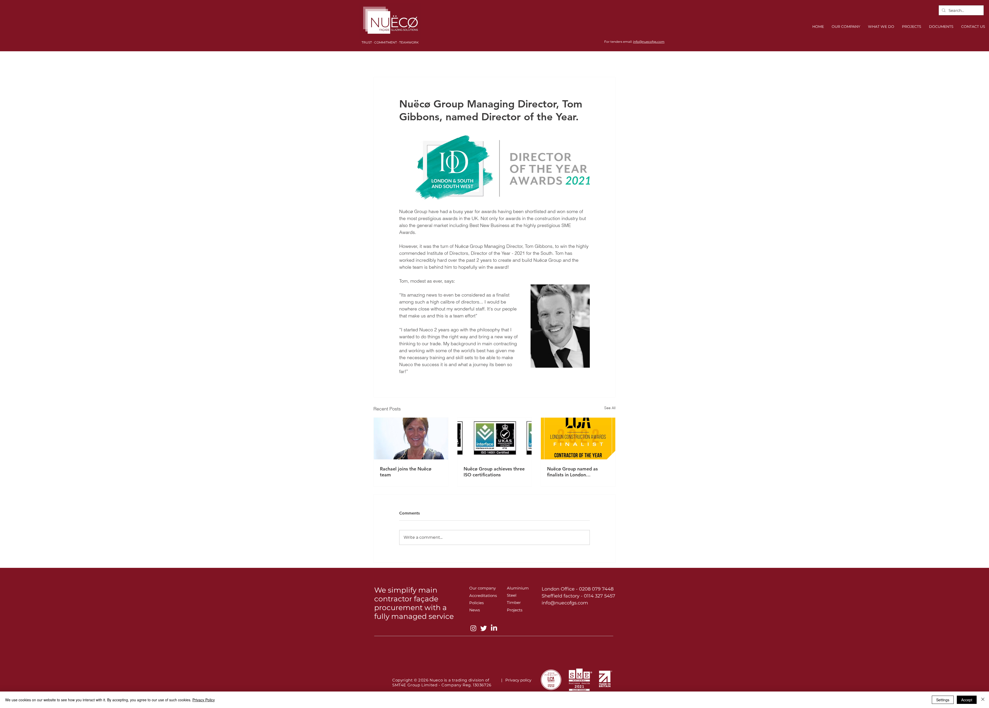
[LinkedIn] (494, 628)
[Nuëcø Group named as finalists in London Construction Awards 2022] (578, 438)
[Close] (983, 700)
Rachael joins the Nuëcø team (405, 472)
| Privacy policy (517, 680)
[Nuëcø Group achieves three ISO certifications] (494, 438)
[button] (881, 26)
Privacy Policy (203, 699)
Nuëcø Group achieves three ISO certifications (494, 472)
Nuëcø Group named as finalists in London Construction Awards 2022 (576, 472)
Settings (942, 699)
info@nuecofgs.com (648, 42)
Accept (966, 699)
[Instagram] (473, 628)
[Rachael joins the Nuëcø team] (411, 438)
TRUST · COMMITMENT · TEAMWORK (390, 42)
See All (610, 408)
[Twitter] (484, 628)
